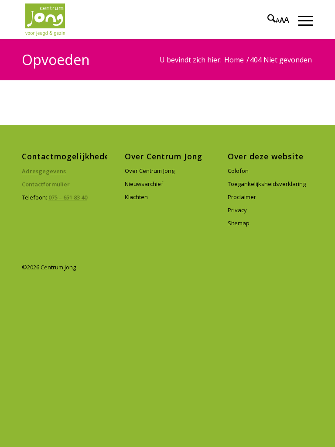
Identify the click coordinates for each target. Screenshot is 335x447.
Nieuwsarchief (144, 184)
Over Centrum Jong (149, 171)
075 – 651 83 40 (67, 197)
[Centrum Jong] (45, 19)
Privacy (237, 210)
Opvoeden (56, 59)
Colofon (238, 171)
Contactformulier (46, 184)
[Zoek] (267, 19)
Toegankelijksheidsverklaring (267, 184)
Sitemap (239, 223)
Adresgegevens (44, 171)
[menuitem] (267, 19)
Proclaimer (242, 197)
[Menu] (301, 19)
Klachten (136, 197)
